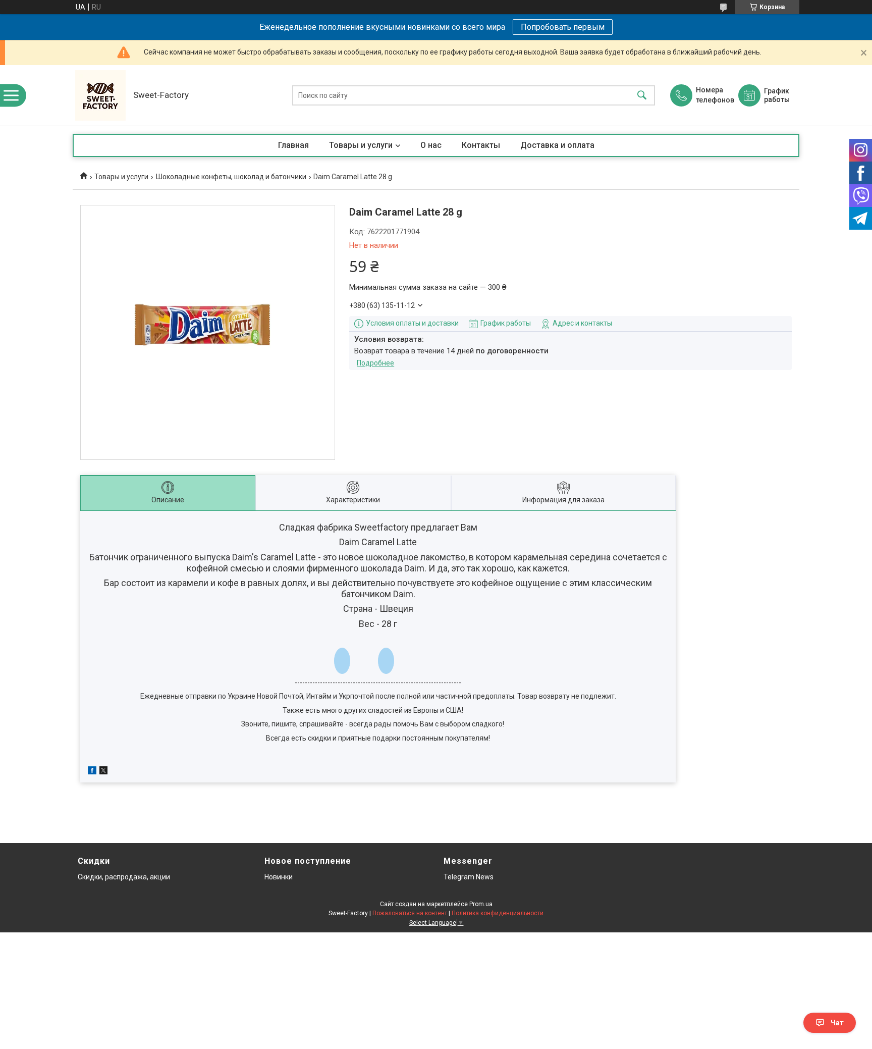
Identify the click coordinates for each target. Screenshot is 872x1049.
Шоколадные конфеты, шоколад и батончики (231, 177)
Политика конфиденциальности (497, 913)
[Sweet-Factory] (100, 95)
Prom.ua (481, 904)
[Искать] (642, 95)
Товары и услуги (361, 145)
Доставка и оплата (557, 145)
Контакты (481, 145)
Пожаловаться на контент (409, 913)
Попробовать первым (563, 27)
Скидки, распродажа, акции (124, 877)
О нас (431, 145)
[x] (103, 772)
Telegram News (469, 877)
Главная (293, 145)
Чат (837, 1023)
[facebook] (92, 772)
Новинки (278, 877)
